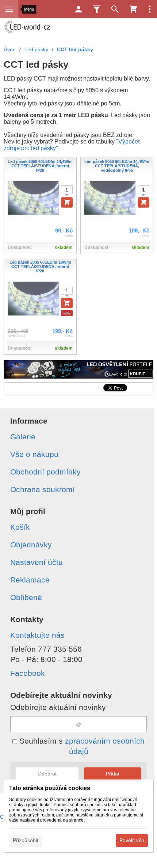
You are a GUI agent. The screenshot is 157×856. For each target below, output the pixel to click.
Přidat (112, 774)
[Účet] (78, 9)
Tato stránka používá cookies (49, 788)
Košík (20, 527)
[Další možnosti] (149, 9)
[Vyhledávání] (115, 9)
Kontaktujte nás (37, 635)
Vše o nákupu (34, 454)
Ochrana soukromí (42, 489)
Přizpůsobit (25, 840)
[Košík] (133, 9)
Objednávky (31, 544)
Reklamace (30, 580)
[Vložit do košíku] (67, 202)
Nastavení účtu (36, 562)
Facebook (27, 673)
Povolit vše (131, 840)
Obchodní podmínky (45, 472)
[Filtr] (97, 9)
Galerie (22, 436)
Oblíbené (26, 597)
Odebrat (47, 774)
